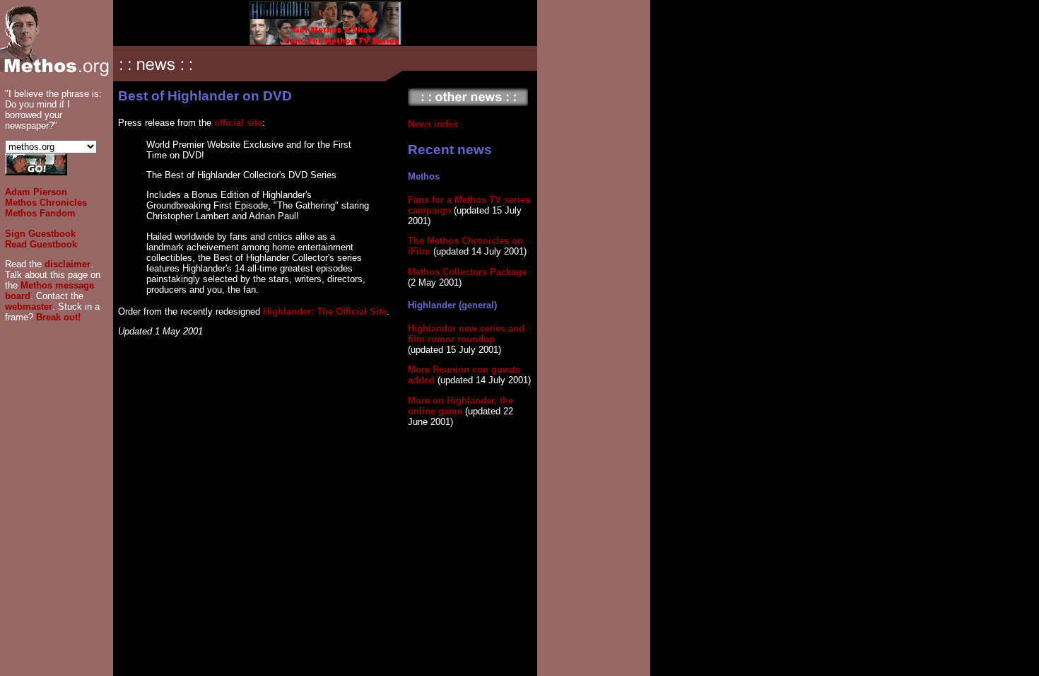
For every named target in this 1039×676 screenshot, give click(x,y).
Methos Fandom (40, 213)
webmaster (28, 306)
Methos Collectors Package (467, 272)
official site (238, 122)
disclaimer (67, 264)
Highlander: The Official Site (325, 311)
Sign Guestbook (40, 233)
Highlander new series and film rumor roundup (466, 333)
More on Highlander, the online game (460, 405)
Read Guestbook (41, 244)
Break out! (58, 317)
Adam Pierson (36, 192)
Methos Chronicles (46, 202)
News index (433, 124)
